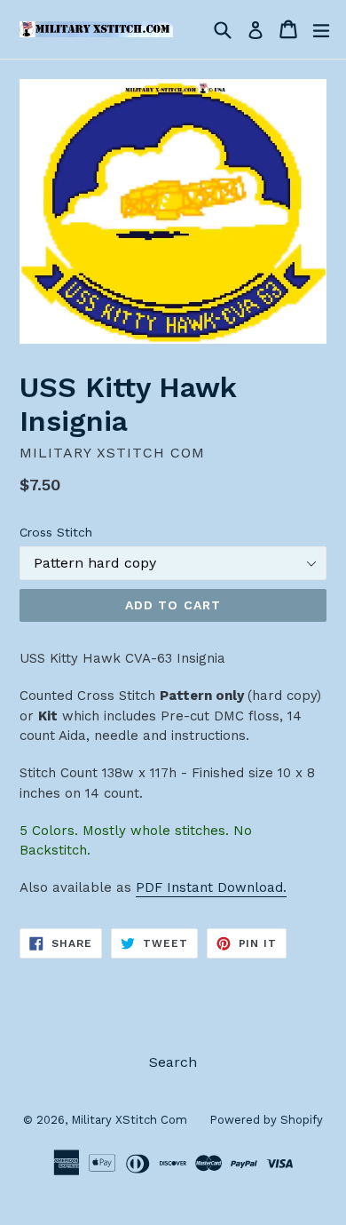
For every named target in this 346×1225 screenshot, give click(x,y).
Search (173, 1062)
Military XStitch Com (129, 1119)
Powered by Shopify (266, 1119)
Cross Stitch (56, 532)
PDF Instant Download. (211, 887)
